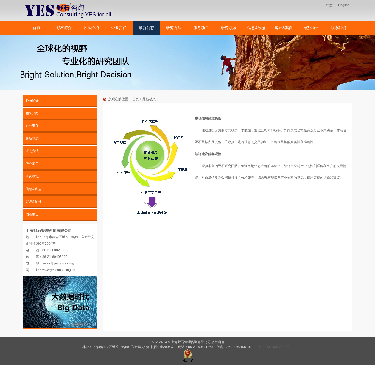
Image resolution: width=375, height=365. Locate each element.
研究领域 (228, 28)
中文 (329, 5)
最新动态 (146, 28)
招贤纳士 (311, 28)
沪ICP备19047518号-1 (276, 347)
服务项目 (201, 28)
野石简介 (64, 28)
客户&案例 (284, 28)
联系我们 (338, 28)
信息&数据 (256, 28)
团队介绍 (91, 28)
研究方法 (173, 28)
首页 (36, 28)
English (343, 5)
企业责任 (119, 28)
